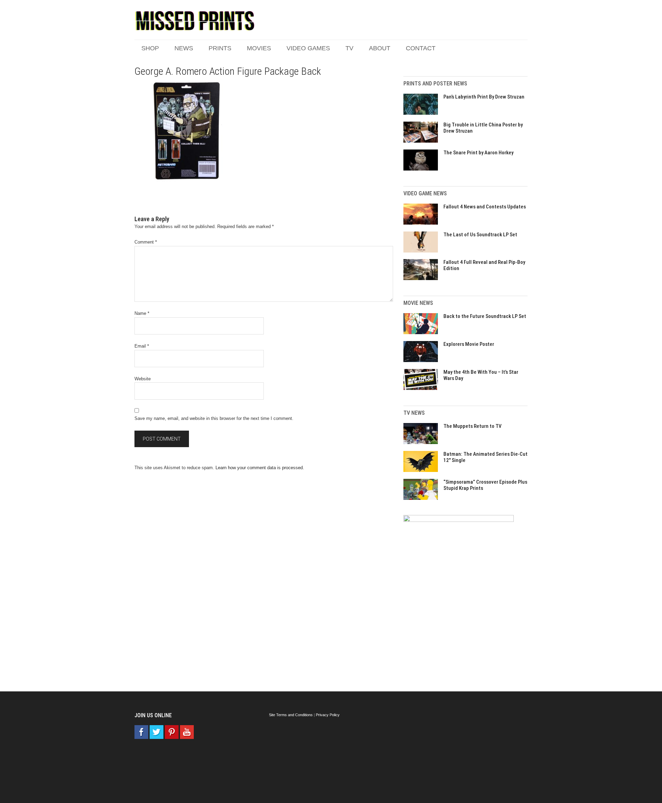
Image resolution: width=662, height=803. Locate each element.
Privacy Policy (328, 715)
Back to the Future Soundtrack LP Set (484, 316)
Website (142, 378)
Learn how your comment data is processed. (259, 467)
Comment (145, 242)
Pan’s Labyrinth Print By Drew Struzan (483, 97)
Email (141, 346)
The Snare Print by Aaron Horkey (478, 153)
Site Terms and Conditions (291, 715)
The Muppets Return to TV (472, 426)
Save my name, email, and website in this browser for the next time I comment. (213, 418)
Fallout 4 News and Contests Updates (484, 207)
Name (141, 313)
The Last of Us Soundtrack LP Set (480, 234)
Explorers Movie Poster (468, 344)
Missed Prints (194, 20)
